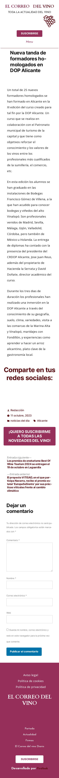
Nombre (11, 578)
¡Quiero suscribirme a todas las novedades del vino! (29, 436)
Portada (29, 728)
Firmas (29, 740)
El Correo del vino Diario (29, 746)
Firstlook (42, 768)
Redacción (17, 410)
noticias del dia (20, 420)
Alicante (42, 420)
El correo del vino (29, 6)
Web (8, 613)
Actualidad (29, 734)
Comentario (13, 540)
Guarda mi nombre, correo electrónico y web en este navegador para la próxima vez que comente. (27, 636)
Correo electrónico (16, 595)
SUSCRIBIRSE (29, 33)
